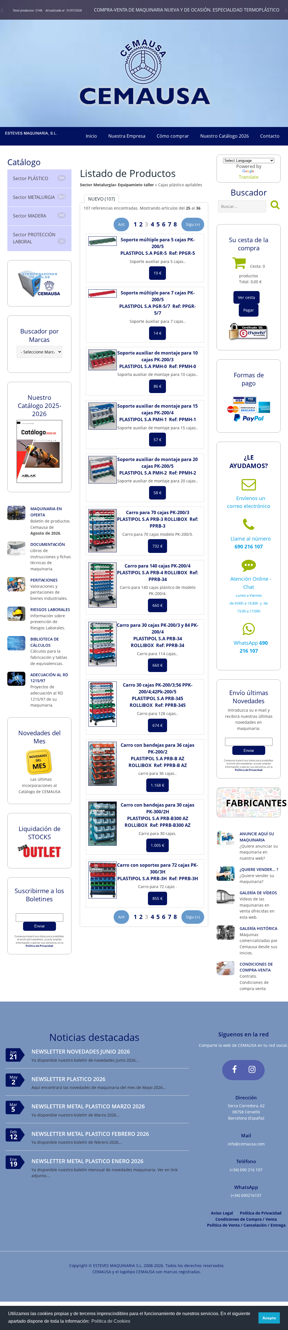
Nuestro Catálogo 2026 (224, 136)
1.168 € (157, 785)
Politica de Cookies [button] (110, 1321)
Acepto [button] (269, 1318)
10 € (157, 273)
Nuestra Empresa (126, 136)
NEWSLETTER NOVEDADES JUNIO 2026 (81, 1051)
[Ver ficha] (102, 241)
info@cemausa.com (246, 1144)
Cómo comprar (173, 136)
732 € (157, 546)
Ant (121, 224)
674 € (157, 725)
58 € (157, 492)
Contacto (270, 136)
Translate (248, 177)
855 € (157, 898)
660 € (157, 605)
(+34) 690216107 (246, 1195)
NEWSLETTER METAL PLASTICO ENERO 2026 (87, 1161)
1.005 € (157, 845)
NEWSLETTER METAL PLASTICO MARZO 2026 (88, 1106)
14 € (157, 333)
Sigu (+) (193, 224)
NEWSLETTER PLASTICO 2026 (68, 1078)
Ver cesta (246, 297)
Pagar (248, 310)
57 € (157, 439)
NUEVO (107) (101, 199)
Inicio (91, 136)
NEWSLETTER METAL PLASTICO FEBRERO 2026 (90, 1133)
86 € (157, 386)
